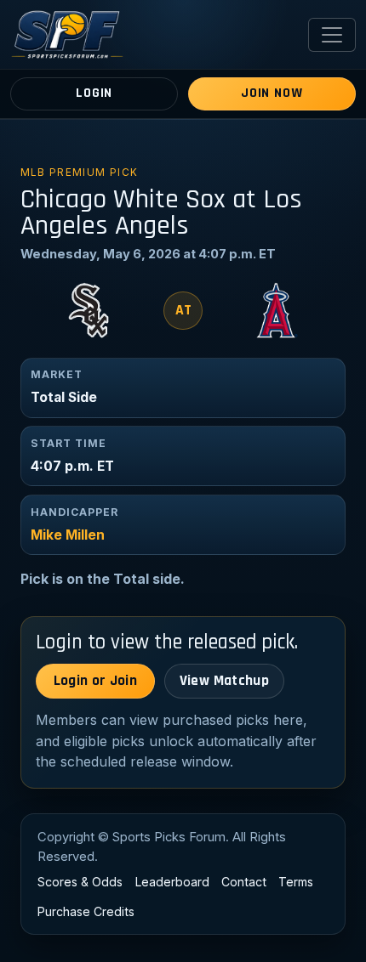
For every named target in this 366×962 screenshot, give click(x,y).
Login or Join (96, 680)
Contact (243, 881)
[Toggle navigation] (332, 35)
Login (94, 93)
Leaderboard (172, 881)
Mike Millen (68, 535)
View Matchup (224, 680)
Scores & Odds (80, 881)
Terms (295, 881)
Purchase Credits (85, 911)
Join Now (271, 93)
